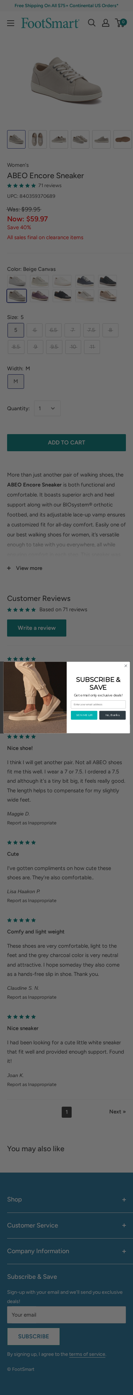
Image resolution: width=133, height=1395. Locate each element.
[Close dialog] (125, 666)
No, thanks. (112, 715)
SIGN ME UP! (84, 715)
